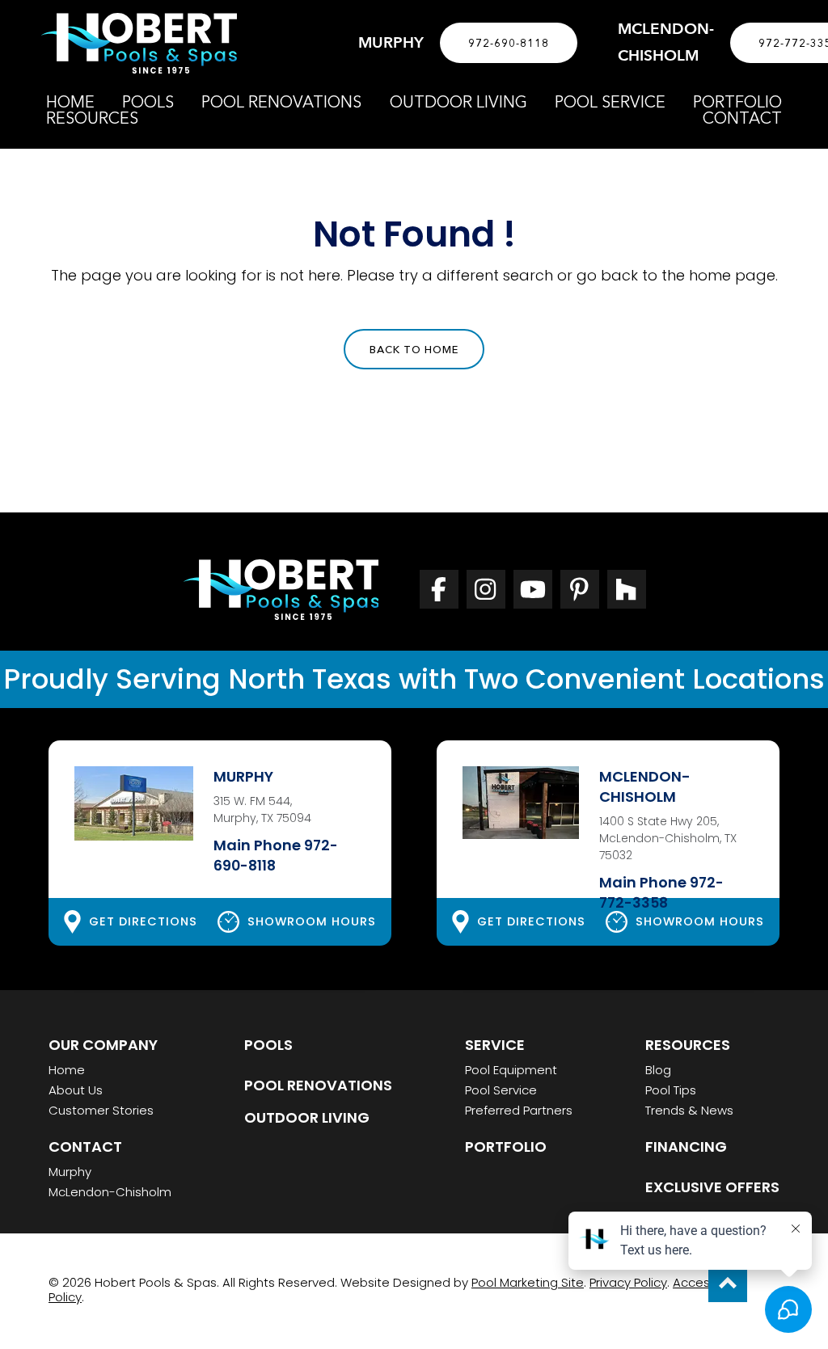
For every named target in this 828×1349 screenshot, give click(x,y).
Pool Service (501, 1089)
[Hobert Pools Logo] (138, 43)
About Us (76, 1089)
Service (495, 1045)
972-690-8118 (508, 42)
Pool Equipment (511, 1069)
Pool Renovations (318, 1085)
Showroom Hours (311, 921)
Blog (658, 1069)
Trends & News (689, 1110)
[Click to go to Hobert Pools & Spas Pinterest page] (579, 589)
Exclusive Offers (712, 1187)
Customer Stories (101, 1110)
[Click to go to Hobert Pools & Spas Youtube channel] (532, 589)
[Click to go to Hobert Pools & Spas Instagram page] (486, 589)
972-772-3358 (661, 893)
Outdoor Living (307, 1117)
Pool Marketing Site (527, 1282)
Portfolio (506, 1146)
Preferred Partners (518, 1110)
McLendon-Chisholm (110, 1191)
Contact (85, 1146)
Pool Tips (670, 1089)
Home (67, 1069)
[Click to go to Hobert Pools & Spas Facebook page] (439, 589)
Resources (687, 1045)
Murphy (70, 1171)
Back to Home (414, 349)
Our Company (103, 1045)
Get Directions (143, 921)
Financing (686, 1146)
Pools (268, 1045)
